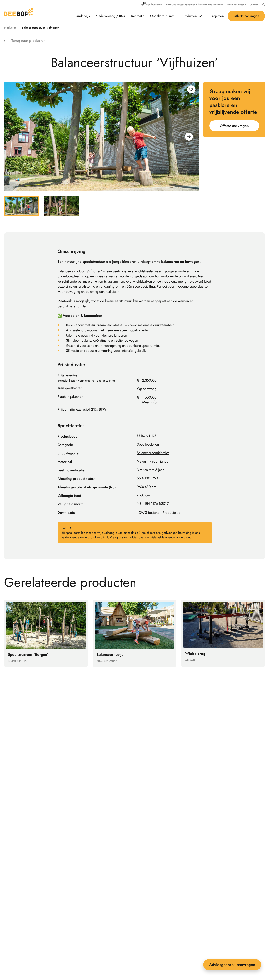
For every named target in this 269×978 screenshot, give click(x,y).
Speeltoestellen (148, 444)
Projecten (217, 16)
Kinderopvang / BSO (110, 16)
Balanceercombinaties (153, 452)
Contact (254, 4)
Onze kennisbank (236, 4)
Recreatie (137, 16)
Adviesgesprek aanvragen (232, 965)
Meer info (149, 402)
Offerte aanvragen (246, 16)
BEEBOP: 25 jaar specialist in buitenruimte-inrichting (194, 4)
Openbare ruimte (162, 16)
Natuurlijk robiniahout (153, 461)
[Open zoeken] (262, 4)
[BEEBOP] (18, 12)
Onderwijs (83, 16)
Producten (190, 16)
